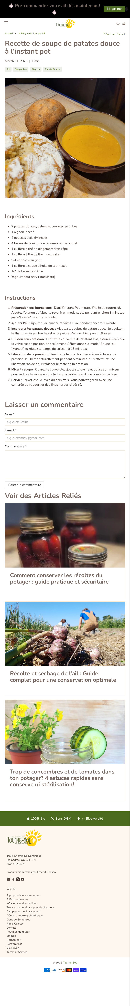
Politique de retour (18, 932)
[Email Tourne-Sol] (8, 880)
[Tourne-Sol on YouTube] (23, 880)
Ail (8, 69)
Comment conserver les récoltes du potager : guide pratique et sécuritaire (59, 578)
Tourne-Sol (70, 962)
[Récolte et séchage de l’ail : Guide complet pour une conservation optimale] (65, 634)
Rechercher (13, 940)
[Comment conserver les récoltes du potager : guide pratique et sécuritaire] (65, 535)
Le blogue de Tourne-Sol (31, 33)
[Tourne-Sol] (65, 23)
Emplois (11, 936)
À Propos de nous (17, 899)
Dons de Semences (18, 919)
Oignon (36, 69)
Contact (11, 928)
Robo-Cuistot (15, 924)
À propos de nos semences (23, 895)
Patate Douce (52, 69)
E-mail (11, 430)
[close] (126, 9)
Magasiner (114, 9)
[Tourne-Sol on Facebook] (13, 880)
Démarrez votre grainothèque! (25, 915)
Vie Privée (13, 948)
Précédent (109, 34)
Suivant (121, 34)
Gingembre (21, 69)
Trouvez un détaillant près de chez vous (31, 907)
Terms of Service (17, 952)
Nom (9, 414)
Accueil (9, 33)
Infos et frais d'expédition (22, 903)
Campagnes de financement (23, 911)
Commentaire (16, 446)
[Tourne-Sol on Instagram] (18, 880)
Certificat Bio (14, 944)
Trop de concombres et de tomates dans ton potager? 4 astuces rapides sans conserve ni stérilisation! (62, 778)
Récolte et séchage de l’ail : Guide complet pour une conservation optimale (63, 677)
